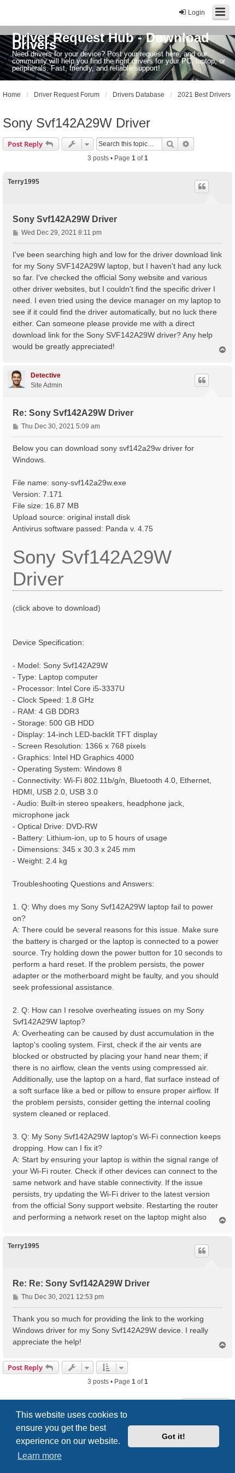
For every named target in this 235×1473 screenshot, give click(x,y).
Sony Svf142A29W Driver (76, 122)
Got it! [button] (173, 1436)
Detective (46, 375)
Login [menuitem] (196, 12)
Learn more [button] (39, 1455)
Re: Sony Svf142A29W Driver (73, 412)
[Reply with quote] (202, 186)
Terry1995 (23, 181)
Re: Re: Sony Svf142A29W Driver (81, 1283)
